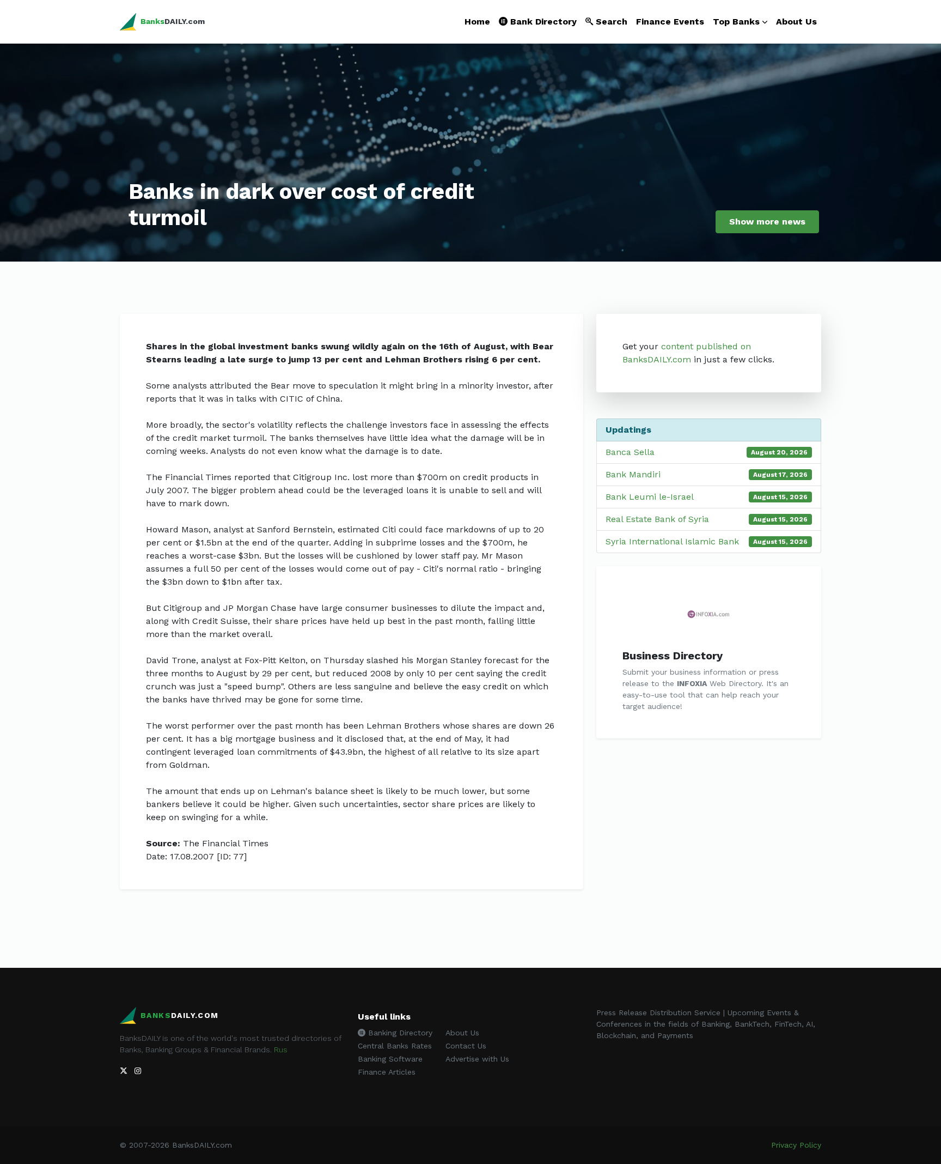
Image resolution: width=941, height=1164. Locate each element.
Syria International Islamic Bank (672, 541)
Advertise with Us (477, 1058)
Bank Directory (542, 21)
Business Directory (672, 655)
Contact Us (465, 1045)
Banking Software (390, 1058)
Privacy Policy (796, 1145)
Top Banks (736, 21)
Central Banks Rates (395, 1045)
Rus (281, 1049)
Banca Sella (630, 452)
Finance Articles (386, 1072)
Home (477, 21)
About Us (796, 21)
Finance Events (670, 21)
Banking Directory (398, 1032)
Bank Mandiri (633, 474)
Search (610, 21)
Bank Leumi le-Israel (650, 497)
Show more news (767, 221)
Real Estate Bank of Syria (657, 519)
